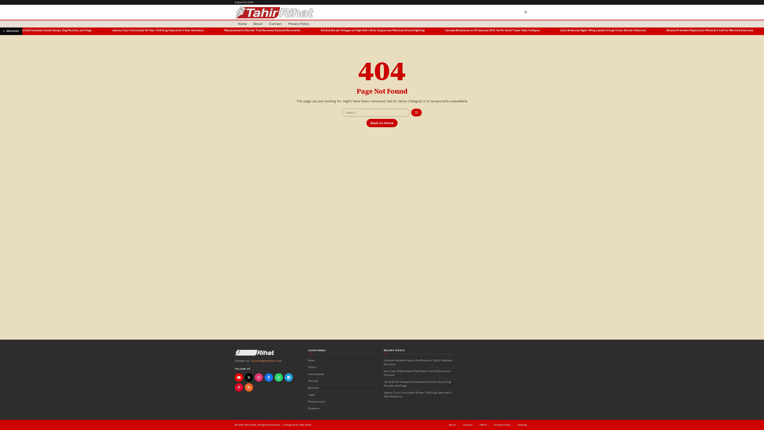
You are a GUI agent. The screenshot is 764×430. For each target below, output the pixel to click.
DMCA (483, 424)
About (258, 24)
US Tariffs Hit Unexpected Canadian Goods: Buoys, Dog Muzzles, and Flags (417, 384)
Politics (312, 367)
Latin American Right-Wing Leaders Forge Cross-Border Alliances (581, 30)
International (316, 374)
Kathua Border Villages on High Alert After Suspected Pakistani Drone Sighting (351, 30)
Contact (275, 24)
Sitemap (522, 424)
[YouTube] (239, 377)
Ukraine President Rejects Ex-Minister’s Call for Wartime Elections (687, 30)
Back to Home (382, 123)
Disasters (314, 408)
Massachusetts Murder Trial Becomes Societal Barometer (240, 30)
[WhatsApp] (279, 377)
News (311, 360)
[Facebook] (269, 377)
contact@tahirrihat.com (266, 361)
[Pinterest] (239, 387)
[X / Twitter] (249, 377)
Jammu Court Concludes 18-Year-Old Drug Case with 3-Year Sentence (136, 30)
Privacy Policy (298, 24)
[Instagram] (259, 377)
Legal (311, 394)
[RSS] (249, 387)
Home (242, 24)
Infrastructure (316, 401)
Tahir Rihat (250, 424)
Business (313, 388)
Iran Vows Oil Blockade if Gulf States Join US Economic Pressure (417, 373)
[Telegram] (289, 377)
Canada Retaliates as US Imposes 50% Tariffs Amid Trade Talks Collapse (470, 30)
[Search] (525, 12)
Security (313, 381)
